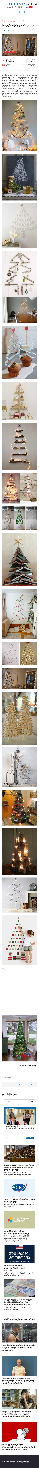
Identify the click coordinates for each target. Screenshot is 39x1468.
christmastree (7, 1077)
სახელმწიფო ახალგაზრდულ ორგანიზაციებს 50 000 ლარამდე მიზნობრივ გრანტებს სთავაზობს (16, 1233)
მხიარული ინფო (10, 51)
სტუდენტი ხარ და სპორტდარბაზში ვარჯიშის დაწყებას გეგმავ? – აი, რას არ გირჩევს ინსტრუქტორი (19, 1347)
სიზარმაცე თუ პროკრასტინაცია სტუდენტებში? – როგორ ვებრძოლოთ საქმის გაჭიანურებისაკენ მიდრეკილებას (19, 1447)
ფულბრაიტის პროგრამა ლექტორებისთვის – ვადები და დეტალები (15, 1268)
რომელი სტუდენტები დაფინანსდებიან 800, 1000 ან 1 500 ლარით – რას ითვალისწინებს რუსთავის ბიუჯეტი (18, 1302)
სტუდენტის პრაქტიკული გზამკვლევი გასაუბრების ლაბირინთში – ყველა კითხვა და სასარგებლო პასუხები (18, 1380)
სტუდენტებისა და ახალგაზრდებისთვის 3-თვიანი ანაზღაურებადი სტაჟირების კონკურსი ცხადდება (19, 1167)
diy (15, 1077)
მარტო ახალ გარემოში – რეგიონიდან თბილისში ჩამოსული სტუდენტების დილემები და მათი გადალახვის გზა (16, 1414)
